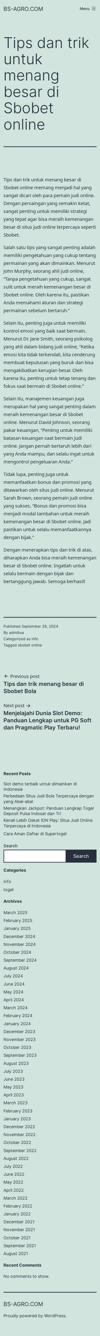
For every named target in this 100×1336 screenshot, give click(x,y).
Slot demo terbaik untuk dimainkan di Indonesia (40, 786)
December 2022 (19, 1126)
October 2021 (16, 1237)
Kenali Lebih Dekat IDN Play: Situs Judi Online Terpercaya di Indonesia (48, 823)
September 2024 (20, 960)
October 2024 (17, 952)
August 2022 (16, 1158)
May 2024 (13, 991)
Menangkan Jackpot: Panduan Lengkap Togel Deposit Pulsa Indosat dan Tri (48, 811)
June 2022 (13, 1174)
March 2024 (15, 1007)
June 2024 (14, 984)
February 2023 (17, 1110)
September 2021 (19, 1245)
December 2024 (19, 936)
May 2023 (13, 1087)
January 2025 (17, 928)
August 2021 (15, 1253)
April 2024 (13, 999)
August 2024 (16, 968)
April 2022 (13, 1190)
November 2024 (19, 944)
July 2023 (13, 1071)
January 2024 (17, 1023)
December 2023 (19, 1031)
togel (8, 889)
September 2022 (20, 1150)
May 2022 (13, 1182)
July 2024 (13, 975)
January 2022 (17, 1213)
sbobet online (30, 645)
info (35, 638)
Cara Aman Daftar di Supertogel (35, 833)
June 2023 (13, 1079)
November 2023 (19, 1039)
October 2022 (17, 1142)
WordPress (54, 1315)
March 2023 (15, 1102)
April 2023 (13, 1094)
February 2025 (17, 920)
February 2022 (17, 1206)
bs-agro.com (23, 9)
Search (10, 845)
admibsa (16, 632)
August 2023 (16, 1063)
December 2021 (18, 1221)
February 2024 (18, 1015)
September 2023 (20, 1055)
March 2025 (15, 912)
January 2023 (17, 1118)
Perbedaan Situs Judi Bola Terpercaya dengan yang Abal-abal (48, 798)
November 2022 (19, 1134)
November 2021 (19, 1229)
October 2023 (17, 1047)
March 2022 (15, 1198)
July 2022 (13, 1166)
